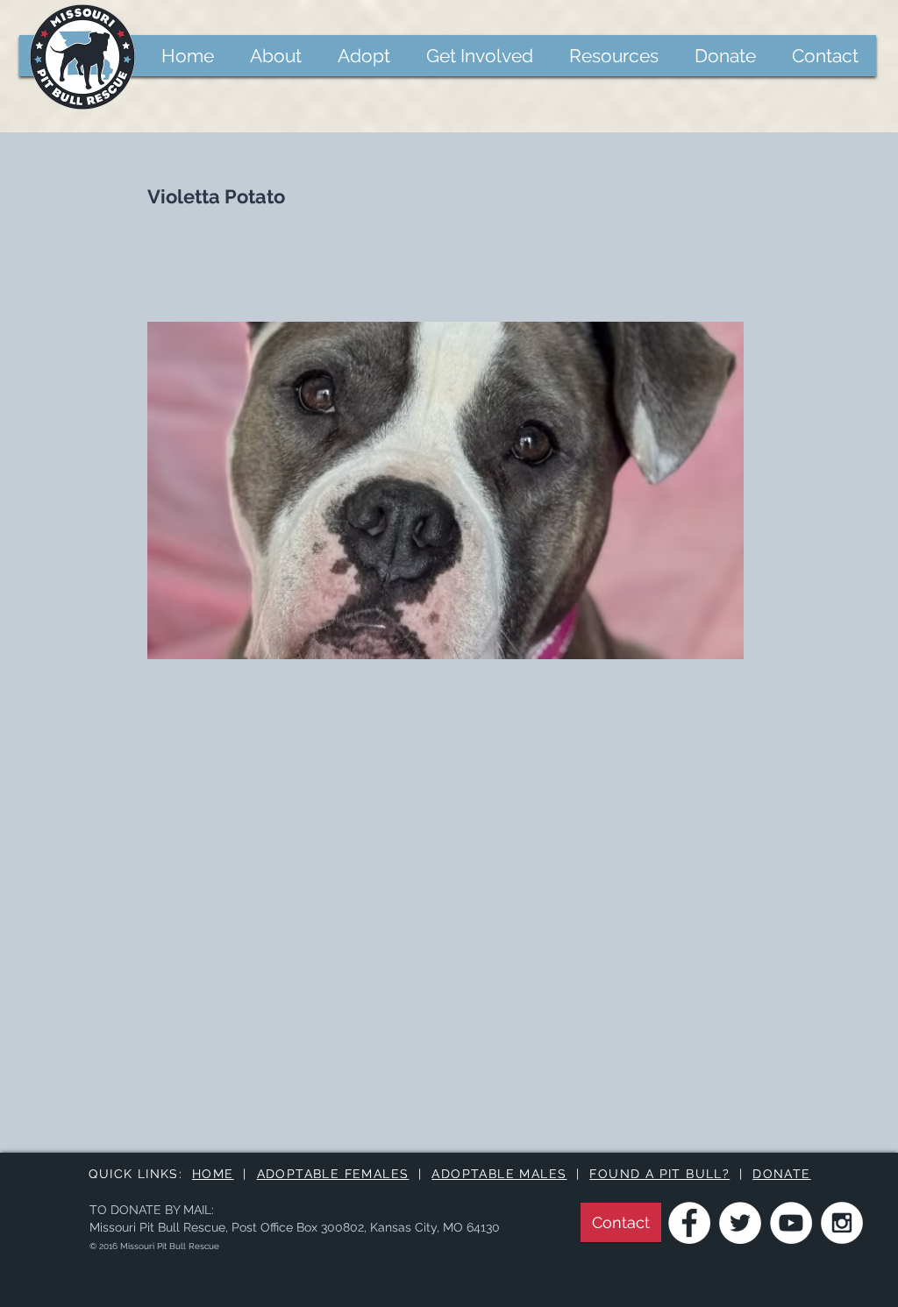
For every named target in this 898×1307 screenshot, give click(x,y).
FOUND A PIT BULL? (659, 1174)
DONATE (781, 1174)
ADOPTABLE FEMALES (333, 1174)
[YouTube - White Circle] (791, 1223)
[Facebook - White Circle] (689, 1223)
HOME (213, 1174)
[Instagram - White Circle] (842, 1223)
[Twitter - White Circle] (740, 1223)
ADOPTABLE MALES (499, 1174)
